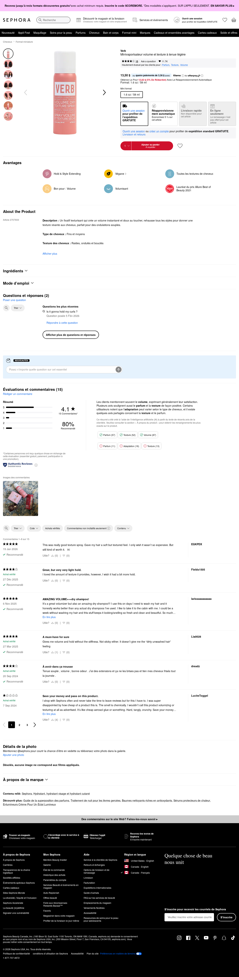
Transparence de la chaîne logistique (16, 871)
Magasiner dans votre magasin (59, 915)
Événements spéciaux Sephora (19, 882)
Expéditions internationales (97, 887)
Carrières (8, 864)
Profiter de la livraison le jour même (61, 920)
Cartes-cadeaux (207, 32)
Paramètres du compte (54, 879)
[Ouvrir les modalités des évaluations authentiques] (36, 465)
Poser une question (14, 300)
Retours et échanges (94, 864)
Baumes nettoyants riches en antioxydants (147, 800)
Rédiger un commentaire (17, 394)
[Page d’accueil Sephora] (16, 20)
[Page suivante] (34, 724)
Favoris (47, 910)
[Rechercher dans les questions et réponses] (6, 308)
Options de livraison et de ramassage (96, 871)
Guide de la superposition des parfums (46, 800)
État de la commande (54, 869)
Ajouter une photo (13, 755)
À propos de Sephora (14, 859)
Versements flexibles (94, 907)
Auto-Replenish (51, 892)
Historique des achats (54, 874)
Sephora (27, 793)
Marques (145, 32)
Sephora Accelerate (13, 902)
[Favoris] (224, 20)
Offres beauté (50, 897)
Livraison (88, 877)
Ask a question (148, 61)
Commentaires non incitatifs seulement (86, 528)
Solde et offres (228, 32)
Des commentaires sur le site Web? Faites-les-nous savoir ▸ (119, 819)
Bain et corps (111, 32)
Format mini (129, 32)
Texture (175, 64)
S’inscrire (226, 917)
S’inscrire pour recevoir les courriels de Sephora (195, 909)
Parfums (81, 32)
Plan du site (93, 953)
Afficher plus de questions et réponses (71, 335)
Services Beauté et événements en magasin (61, 886)
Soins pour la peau (61, 32)
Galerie (47, 864)
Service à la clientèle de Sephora (100, 859)
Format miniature (24, 41)
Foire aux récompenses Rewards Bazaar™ (55, 904)
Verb (123, 51)
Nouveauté (8, 32)
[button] (183, 75)
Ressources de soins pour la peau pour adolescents (101, 919)
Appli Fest (24, 32)
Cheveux (94, 32)
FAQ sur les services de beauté (99, 897)
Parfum (165, 64)
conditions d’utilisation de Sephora (50, 953)
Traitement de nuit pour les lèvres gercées (95, 800)
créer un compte (159, 131)
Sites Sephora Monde (14, 892)
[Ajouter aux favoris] (180, 146)
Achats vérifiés (52, 528)
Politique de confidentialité (16, 953)
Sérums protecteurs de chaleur (191, 800)
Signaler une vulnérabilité (16, 912)
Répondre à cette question (62, 322)
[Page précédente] (4, 724)
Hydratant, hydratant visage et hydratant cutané (61, 793)
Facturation (89, 882)
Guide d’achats (91, 892)
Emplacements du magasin (97, 902)
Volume (184, 64)
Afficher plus (50, 253)
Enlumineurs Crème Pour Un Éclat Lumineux (29, 804)
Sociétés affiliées (11, 877)
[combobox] (53, 20)
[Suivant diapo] (104, 92)
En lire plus (49, 617)
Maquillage (39, 32)
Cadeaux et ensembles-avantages (174, 32)
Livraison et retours (134, 134)
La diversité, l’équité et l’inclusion (20, 897)
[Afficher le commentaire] (20, 498)
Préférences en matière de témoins (118, 953)
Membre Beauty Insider (55, 859)
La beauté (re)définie (13, 907)
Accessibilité (90, 912)
